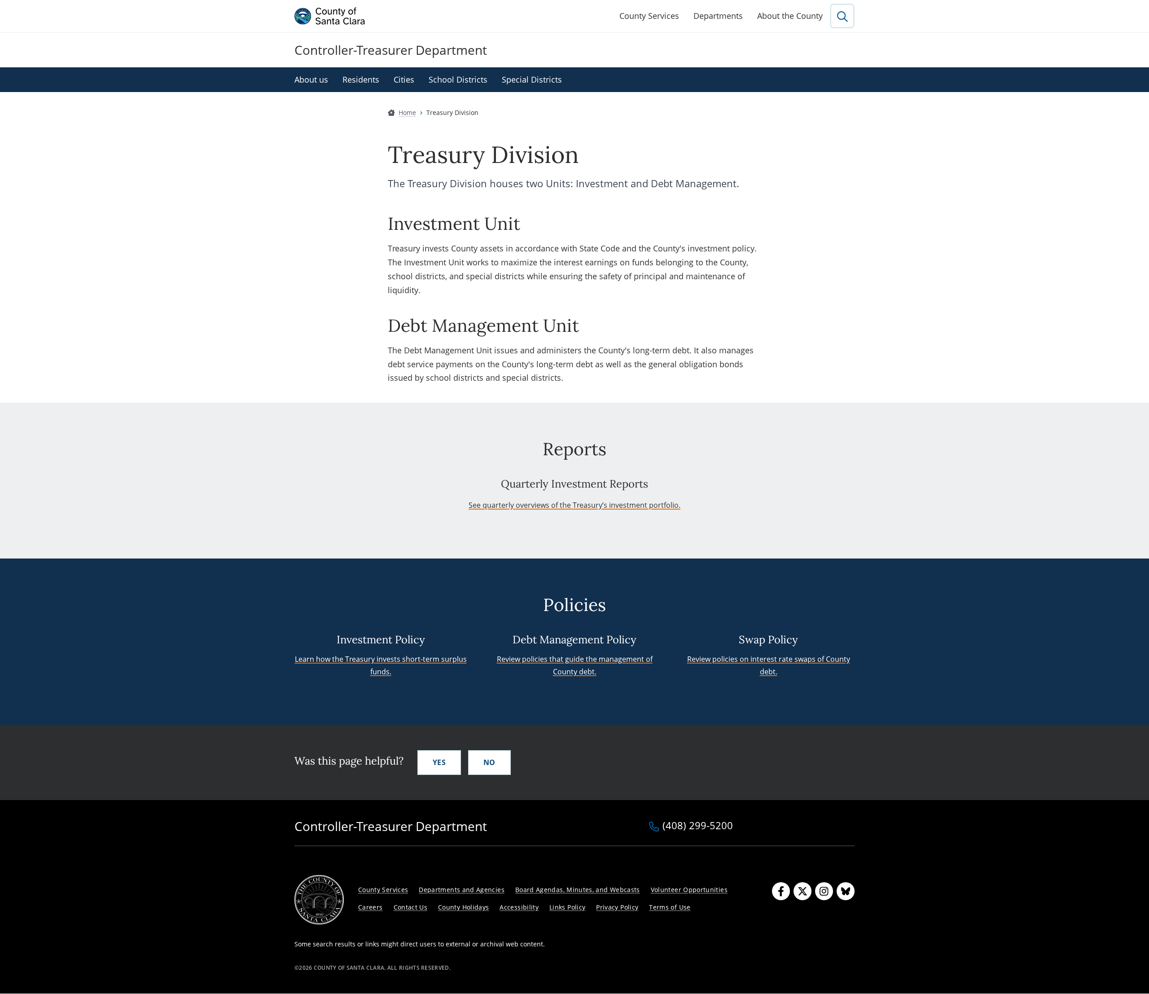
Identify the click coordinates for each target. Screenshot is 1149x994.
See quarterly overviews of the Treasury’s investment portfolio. (574, 505)
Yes (439, 762)
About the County (790, 15)
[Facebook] (781, 891)
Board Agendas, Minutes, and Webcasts (577, 889)
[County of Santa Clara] (329, 16)
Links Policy (567, 907)
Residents (360, 79)
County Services (649, 15)
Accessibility (519, 907)
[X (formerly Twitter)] (802, 891)
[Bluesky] (846, 891)
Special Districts (532, 79)
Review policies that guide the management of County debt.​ (575, 665)
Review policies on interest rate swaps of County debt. (768, 665)
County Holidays (463, 907)
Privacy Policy (617, 907)
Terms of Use (669, 907)
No (489, 762)
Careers (370, 907)
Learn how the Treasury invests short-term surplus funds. (381, 665)
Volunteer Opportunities (689, 889)
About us (311, 79)
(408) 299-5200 (697, 826)
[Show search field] (842, 16)
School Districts (458, 79)
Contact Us (411, 907)
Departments (718, 15)
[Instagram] (824, 891)
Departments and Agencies (461, 889)
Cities (404, 79)
